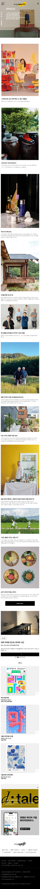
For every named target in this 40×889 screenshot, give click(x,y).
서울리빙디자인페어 (32, 849)
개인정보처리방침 (21, 860)
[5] (24, 657)
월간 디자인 (5, 849)
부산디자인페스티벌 (31, 852)
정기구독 (3, 863)
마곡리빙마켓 (7, 852)
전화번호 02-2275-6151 (29, 876)
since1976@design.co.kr (7, 879)
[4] (1, 23)
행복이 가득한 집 (15, 849)
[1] (1, 12)
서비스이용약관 (11, 860)
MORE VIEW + (20, 603)
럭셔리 (23, 849)
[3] (1, 16)
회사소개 (3, 860)
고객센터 (30, 860)
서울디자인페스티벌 (18, 852)
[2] (1, 14)
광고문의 (16, 863)
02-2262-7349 (19, 865)
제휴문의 (10, 863)
